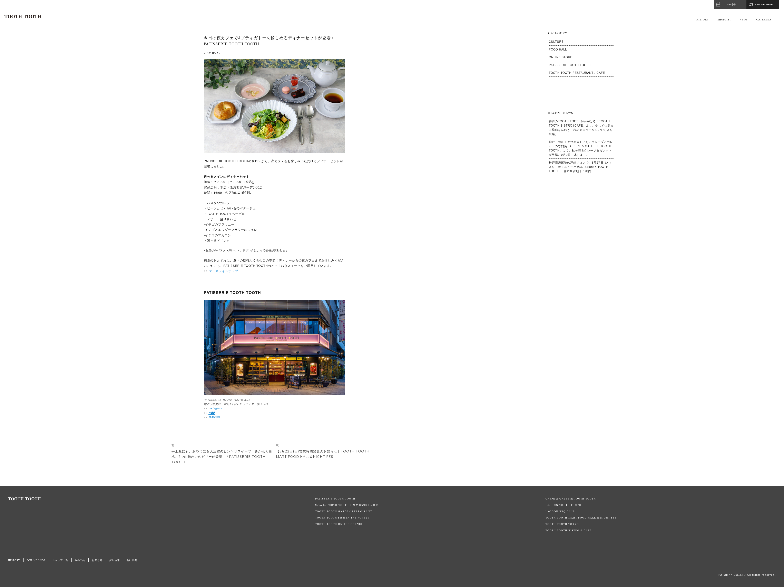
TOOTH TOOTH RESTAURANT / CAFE (577, 73)
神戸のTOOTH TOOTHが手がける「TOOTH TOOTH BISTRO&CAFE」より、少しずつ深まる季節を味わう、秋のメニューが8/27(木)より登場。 (581, 127)
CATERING (763, 19)
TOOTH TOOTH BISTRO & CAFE (569, 530)
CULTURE (556, 41)
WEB (211, 412)
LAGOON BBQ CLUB (560, 511)
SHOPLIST (724, 19)
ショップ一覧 (60, 560)
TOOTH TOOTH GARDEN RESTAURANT (343, 511)
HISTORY (702, 19)
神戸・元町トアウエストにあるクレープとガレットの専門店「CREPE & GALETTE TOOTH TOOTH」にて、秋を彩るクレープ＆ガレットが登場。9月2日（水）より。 (581, 148)
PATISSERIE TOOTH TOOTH (570, 65)
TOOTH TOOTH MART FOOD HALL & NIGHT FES (581, 517)
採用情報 (114, 560)
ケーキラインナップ (223, 271)
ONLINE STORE (560, 57)
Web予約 (731, 4)
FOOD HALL (558, 49)
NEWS (744, 19)
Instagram (214, 408)
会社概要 (132, 560)
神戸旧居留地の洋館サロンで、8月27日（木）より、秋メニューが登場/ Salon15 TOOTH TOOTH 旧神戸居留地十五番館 (580, 166)
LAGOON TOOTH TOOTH (563, 504)
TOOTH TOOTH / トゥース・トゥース (22, 16)
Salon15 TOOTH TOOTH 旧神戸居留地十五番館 (347, 504)
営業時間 (214, 417)
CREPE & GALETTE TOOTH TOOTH (571, 498)
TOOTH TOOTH (161, 499)
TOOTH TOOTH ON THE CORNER (339, 523)
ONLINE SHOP (36, 560)
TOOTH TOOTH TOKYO (562, 523)
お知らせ (97, 560)
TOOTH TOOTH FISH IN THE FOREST (342, 517)
